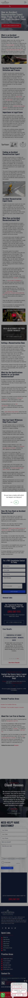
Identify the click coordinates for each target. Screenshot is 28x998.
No (11, 502)
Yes (16, 502)
